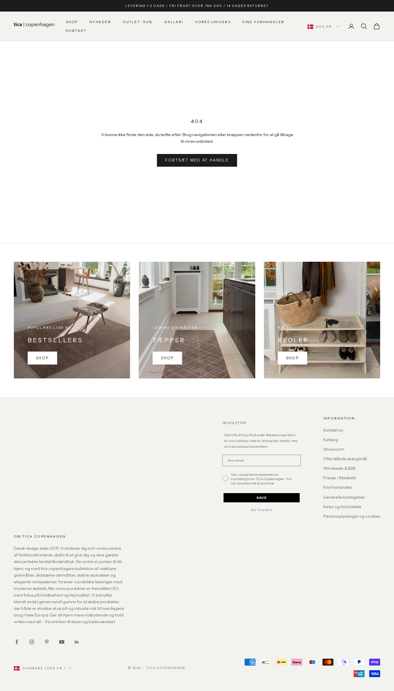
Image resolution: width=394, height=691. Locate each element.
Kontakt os (333, 430)
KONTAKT (76, 30)
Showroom (333, 449)
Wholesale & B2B (339, 468)
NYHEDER (100, 22)
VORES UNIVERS (213, 22)
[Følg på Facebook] (17, 642)
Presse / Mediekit (339, 477)
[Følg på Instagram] (32, 642)
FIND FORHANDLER (263, 22)
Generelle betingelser (344, 497)
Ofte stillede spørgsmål (345, 458)
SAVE (261, 497)
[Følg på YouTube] (62, 642)
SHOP (72, 22)
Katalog (330, 439)
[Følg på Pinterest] (47, 642)
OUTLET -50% (138, 22)
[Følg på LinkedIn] (77, 642)
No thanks (261, 510)
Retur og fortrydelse (342, 506)
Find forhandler (337, 487)
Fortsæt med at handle (197, 160)
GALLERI (173, 22)
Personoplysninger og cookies (351, 516)
